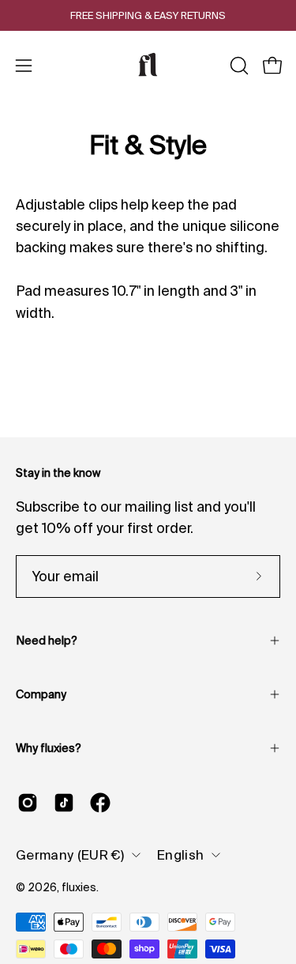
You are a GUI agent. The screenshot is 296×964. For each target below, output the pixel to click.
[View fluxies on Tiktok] (64, 803)
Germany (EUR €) (70, 854)
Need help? (46, 640)
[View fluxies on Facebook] (100, 803)
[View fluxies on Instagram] (27, 803)
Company (41, 694)
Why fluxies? (48, 748)
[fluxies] (148, 66)
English (180, 854)
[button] (238, 66)
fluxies (79, 887)
